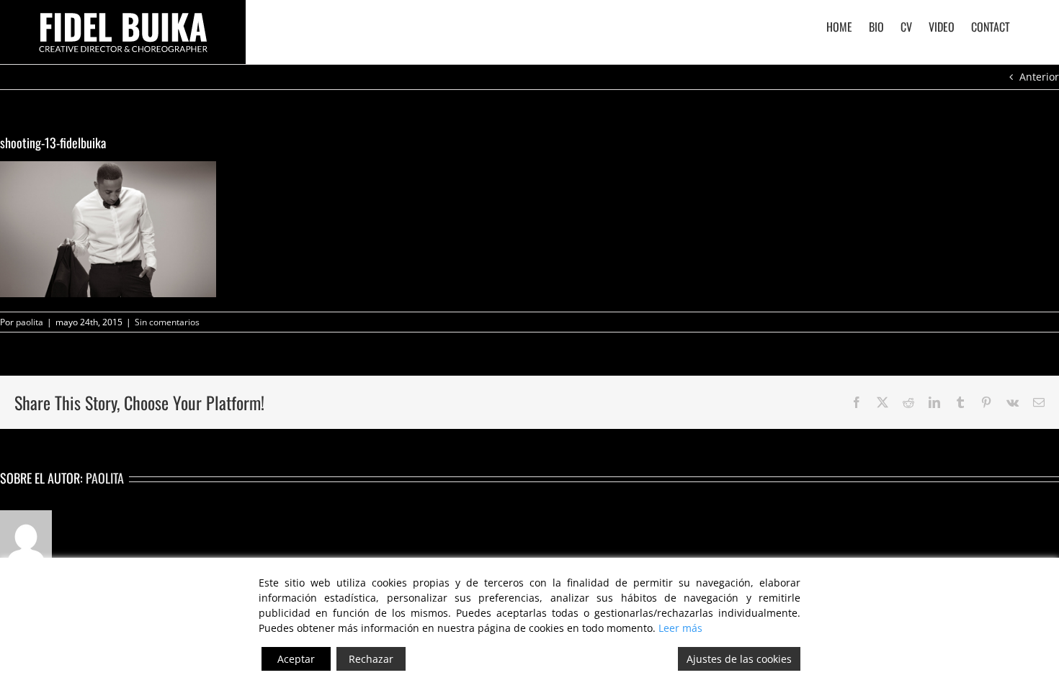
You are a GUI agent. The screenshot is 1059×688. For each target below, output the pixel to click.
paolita (29, 322)
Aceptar (296, 659)
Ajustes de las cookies (739, 659)
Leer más (680, 628)
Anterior (1039, 76)
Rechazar (371, 659)
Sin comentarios (167, 322)
